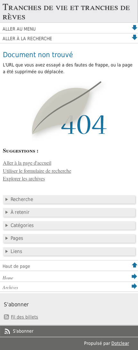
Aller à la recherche (27, 38)
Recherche (22, 199)
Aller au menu (19, 28)
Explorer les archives (24, 178)
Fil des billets (24, 316)
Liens (16, 251)
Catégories (22, 225)
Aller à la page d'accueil (27, 162)
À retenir (20, 212)
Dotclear (120, 343)
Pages (17, 238)
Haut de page (16, 266)
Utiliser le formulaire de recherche (37, 170)
